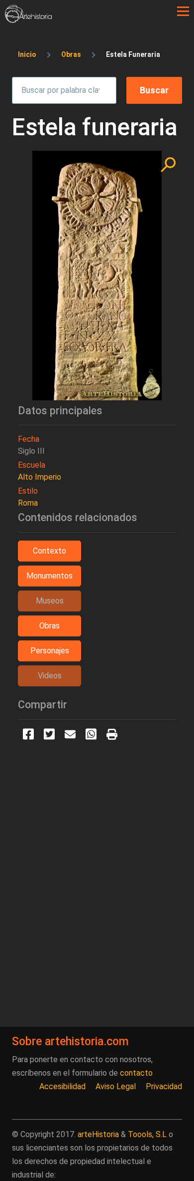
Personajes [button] (49, 650)
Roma (28, 503)
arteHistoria (98, 1134)
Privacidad (164, 1086)
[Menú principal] (183, 11)
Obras (71, 54)
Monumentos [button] (49, 576)
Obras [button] (49, 625)
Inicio (27, 54)
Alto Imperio (39, 477)
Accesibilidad (62, 1086)
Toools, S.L (147, 1134)
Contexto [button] (49, 551)
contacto (136, 1073)
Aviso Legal (116, 1086)
